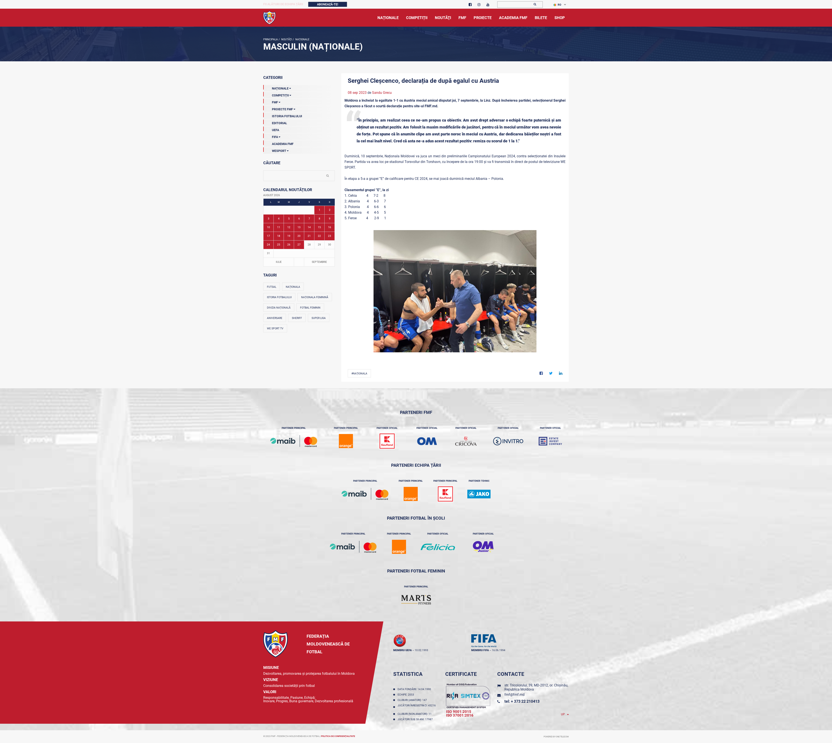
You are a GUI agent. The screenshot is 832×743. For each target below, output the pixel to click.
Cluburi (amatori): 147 (413, 700)
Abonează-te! (327, 4)
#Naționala (359, 373)
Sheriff (297, 318)
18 (278, 235)
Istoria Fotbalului (287, 116)
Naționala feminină (314, 297)
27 (299, 244)
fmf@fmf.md (514, 695)
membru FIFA (480, 650)
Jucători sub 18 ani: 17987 (416, 719)
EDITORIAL (279, 123)
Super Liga (319, 318)
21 (309, 235)
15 (319, 227)
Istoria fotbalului (279, 297)
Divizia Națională (279, 307)
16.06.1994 (498, 650)
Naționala (293, 286)
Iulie (279, 261)
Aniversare (274, 318)
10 (268, 227)
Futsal (271, 286)
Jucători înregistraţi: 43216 (417, 707)
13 (299, 227)
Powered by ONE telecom (556, 737)
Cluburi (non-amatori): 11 (415, 713)
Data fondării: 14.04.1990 (415, 689)
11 (278, 227)
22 (319, 235)
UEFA (275, 130)
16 (329, 227)
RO (559, 4)
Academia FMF (283, 144)
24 (268, 244)
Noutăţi (286, 39)
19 (288, 235)
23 (329, 235)
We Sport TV (275, 328)
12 (288, 227)
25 (278, 244)
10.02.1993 (421, 650)
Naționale (302, 39)
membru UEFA (402, 650)
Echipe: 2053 (406, 694)
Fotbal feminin (310, 307)
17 (268, 235)
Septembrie (319, 261)
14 (309, 227)
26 (288, 244)
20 (299, 235)
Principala (270, 39)
